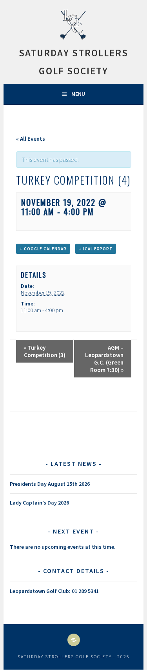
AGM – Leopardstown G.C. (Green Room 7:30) (104, 359)
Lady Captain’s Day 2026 (39, 502)
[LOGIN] (73, 640)
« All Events (30, 138)
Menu (78, 93)
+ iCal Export (96, 248)
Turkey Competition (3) (44, 351)
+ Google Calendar (43, 248)
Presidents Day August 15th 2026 (50, 483)
